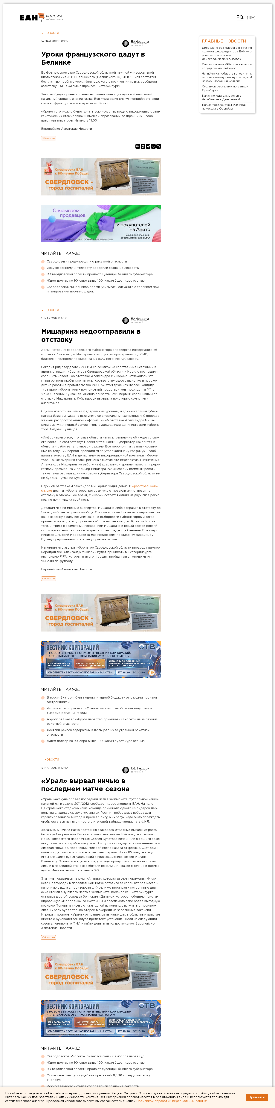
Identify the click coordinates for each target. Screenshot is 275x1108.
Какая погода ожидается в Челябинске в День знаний (221, 98)
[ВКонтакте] (137, 146)
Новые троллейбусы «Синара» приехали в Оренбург (224, 107)
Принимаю (257, 1097)
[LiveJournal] (158, 146)
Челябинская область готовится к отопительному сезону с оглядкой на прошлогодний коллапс (227, 77)
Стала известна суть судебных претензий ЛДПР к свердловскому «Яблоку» (98, 1077)
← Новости (50, 33)
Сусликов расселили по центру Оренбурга (225, 88)
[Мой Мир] (153, 146)
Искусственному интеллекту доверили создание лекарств (93, 268)
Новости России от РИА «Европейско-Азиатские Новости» (32, 17)
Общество (48, 138)
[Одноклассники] (143, 146)
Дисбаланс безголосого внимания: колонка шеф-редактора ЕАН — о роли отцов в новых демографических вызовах (227, 53)
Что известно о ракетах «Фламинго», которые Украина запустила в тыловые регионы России (99, 710)
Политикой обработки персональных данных (171, 1101)
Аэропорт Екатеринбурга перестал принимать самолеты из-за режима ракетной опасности (102, 721)
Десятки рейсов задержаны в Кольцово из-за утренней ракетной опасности (98, 732)
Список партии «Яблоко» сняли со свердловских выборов (227, 66)
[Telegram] (148, 146)
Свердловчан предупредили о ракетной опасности (87, 261)
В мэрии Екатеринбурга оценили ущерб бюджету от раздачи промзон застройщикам (102, 700)
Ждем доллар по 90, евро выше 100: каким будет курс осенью (96, 280)
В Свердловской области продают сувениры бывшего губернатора (100, 274)
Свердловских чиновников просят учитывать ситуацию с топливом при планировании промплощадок (103, 289)
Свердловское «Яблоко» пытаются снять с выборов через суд (95, 1056)
